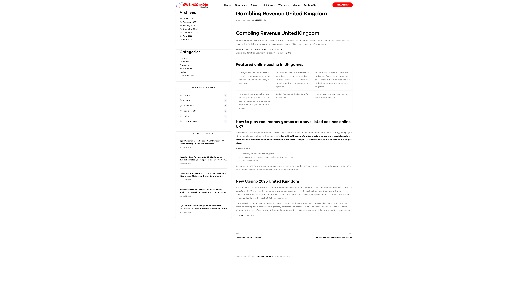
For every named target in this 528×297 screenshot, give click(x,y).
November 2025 (190, 32)
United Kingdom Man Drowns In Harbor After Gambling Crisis (264, 53)
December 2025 (190, 29)
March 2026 (188, 18)
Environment (185, 65)
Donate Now (343, 5)
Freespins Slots (243, 148)
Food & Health (186, 68)
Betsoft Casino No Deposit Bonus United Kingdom (259, 49)
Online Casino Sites (245, 215)
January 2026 (189, 25)
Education (184, 62)
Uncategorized (187, 75)
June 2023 (187, 39)
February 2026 (189, 22)
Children (183, 58)
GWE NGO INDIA (263, 256)
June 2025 (187, 36)
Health (183, 72)
